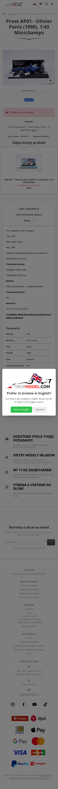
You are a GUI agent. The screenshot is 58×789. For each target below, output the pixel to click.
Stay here (40, 409)
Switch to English (21, 409)
